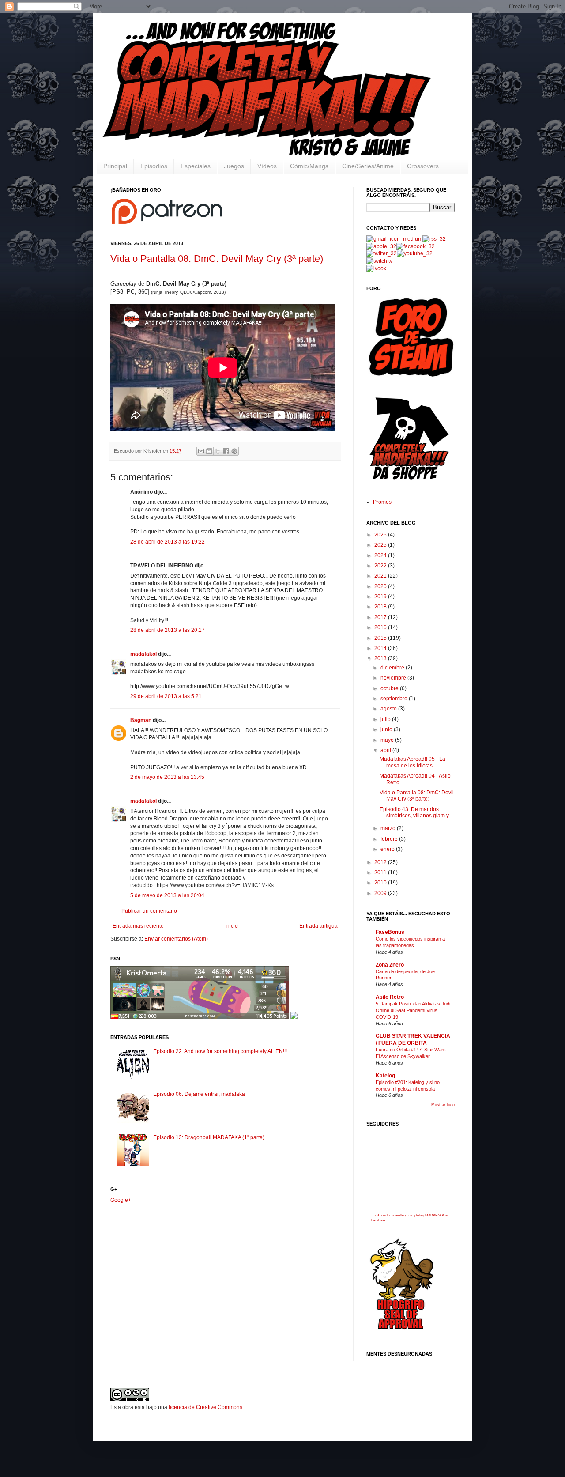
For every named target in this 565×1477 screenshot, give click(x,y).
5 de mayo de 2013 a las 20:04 (167, 895)
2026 (381, 535)
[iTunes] (381, 246)
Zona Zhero (390, 965)
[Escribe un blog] (209, 451)
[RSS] (434, 239)
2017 (381, 617)
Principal (115, 166)
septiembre (394, 698)
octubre (390, 688)
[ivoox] (376, 268)
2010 (381, 883)
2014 (381, 648)
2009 (381, 893)
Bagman (140, 720)
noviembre (393, 678)
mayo (387, 740)
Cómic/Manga (309, 166)
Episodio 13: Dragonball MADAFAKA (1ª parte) (208, 1137)
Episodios (153, 166)
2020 (381, 586)
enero (388, 849)
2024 (381, 555)
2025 (381, 545)
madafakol (143, 654)
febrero (389, 839)
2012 (381, 862)
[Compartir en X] (217, 451)
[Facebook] (415, 246)
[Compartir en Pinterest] (234, 451)
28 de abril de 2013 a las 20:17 (167, 630)
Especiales (196, 166)
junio (387, 729)
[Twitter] (381, 253)
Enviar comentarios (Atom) (176, 939)
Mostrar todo (443, 1105)
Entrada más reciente (138, 926)
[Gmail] (394, 239)
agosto (389, 709)
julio (386, 719)
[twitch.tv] (379, 261)
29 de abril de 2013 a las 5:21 (166, 696)
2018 (381, 607)
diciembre (393, 668)
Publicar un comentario (149, 911)
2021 (381, 576)
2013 (381, 658)
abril (386, 750)
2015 (381, 638)
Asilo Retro (390, 997)
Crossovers (423, 166)
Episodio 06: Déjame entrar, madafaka (199, 1094)
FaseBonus (390, 932)
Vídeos (267, 166)
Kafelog (385, 1076)
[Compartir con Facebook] (226, 451)
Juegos (234, 166)
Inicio (231, 926)
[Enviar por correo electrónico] (200, 451)
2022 (381, 566)
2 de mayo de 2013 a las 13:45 (167, 777)
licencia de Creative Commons (205, 1407)
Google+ (120, 1200)
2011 (381, 872)
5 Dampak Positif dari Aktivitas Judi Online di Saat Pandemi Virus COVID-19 (413, 1010)
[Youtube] (415, 253)
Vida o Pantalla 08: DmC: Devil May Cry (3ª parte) (216, 258)
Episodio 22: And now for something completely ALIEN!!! (220, 1051)
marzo (388, 828)
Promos (382, 502)
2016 (381, 627)
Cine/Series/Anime (368, 166)
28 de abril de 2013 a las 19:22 (167, 542)
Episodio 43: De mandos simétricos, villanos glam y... (416, 812)
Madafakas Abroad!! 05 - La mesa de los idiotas (412, 762)
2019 (381, 596)
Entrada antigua (318, 926)
